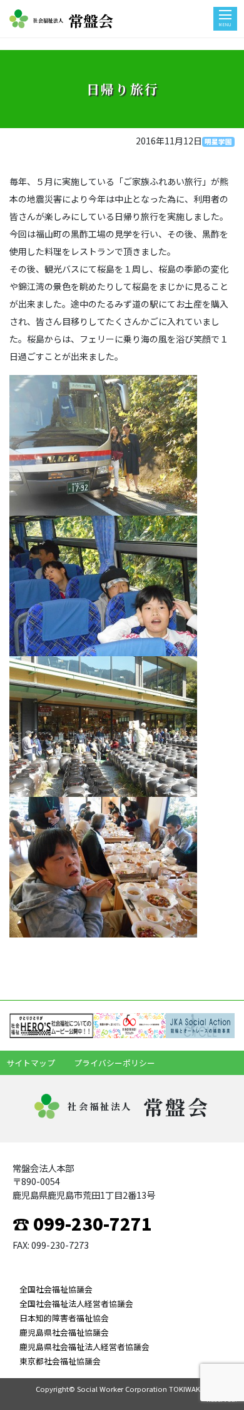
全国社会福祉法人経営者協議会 (76, 1303)
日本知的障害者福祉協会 (64, 1318)
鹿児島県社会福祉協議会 (64, 1332)
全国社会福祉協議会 (56, 1289)
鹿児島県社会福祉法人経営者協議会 (84, 1346)
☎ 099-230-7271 (82, 1223)
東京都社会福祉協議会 (60, 1361)
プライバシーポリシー (114, 1063)
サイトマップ (30, 1063)
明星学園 (218, 141)
